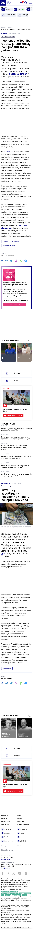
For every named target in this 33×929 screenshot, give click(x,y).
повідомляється (18, 73)
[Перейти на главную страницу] (3, 3)
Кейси (22, 833)
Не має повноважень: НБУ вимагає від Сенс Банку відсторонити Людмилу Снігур (14, 447)
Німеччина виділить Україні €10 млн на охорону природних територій (15, 466)
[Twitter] (11, 260)
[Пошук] (25, 2)
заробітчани (7, 668)
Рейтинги (20, 821)
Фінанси (4, 818)
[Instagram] (26, 873)
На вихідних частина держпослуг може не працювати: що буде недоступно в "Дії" (16, 438)
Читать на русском (8, 36)
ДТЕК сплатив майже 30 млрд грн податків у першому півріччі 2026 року (16, 475)
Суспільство (5, 821)
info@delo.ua (5, 868)
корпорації (15, 241)
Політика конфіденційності (7, 850)
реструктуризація (9, 245)
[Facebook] (2, 261)
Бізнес (4, 33)
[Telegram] (6, 260)
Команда (4, 846)
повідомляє (9, 152)
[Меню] (30, 2)
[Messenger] (25, 261)
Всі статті (16, 380)
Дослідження (8, 841)
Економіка (5, 483)
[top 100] (9, 3)
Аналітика (7, 837)
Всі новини (16, 373)
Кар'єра (19, 818)
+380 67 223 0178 (7, 857)
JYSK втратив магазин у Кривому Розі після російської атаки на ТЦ (16, 429)
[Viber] (16, 261)
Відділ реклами (22, 846)
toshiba (5, 241)
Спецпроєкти (5, 825)
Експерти (7, 833)
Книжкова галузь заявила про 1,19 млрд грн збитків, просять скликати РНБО (16, 457)
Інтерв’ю (23, 837)
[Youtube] (19, 873)
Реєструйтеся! (14, 305)
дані (3, 553)
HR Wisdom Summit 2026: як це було (15, 410)
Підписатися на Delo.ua (14, 415)
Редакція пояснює (23, 841)
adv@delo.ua (5, 859)
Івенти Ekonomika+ (23, 825)
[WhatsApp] (21, 261)
